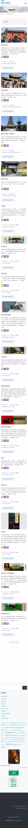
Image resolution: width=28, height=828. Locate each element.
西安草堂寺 (4, 45)
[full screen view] (18, 770)
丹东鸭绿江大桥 (4, 708)
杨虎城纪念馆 (5, 613)
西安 (12, 63)
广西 (2, 735)
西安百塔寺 (4, 179)
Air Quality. (12, 769)
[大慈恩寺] (14, 240)
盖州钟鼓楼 (3, 701)
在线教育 (21, 730)
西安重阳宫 (4, 90)
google (8, 722)
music (24, 722)
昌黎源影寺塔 (4, 696)
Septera (13, 820)
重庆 (3, 744)
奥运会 (3, 732)
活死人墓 (9, 107)
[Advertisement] (14, 661)
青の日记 (5, 2)
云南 (7, 727)
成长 (14, 735)
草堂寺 (8, 63)
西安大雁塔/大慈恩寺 (8, 134)
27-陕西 (12, 224)
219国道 (3, 722)
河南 (17, 737)
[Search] (24, 688)
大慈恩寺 (5, 152)
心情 (8, 735)
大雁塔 (8, 152)
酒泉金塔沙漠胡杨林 (5, 713)
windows (23, 724)
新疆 (23, 735)
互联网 (13, 727)
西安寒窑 (4, 273)
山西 (22, 732)
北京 (20, 727)
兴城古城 (3, 703)
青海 (20, 744)
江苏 (7, 737)
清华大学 (3, 739)
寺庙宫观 (5, 63)
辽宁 (23, 741)
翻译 (10, 741)
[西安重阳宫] (14, 80)
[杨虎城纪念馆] (14, 607)
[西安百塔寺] (14, 168)
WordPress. (20, 820)
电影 (16, 739)
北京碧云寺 (3, 716)
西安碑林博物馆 (6, 315)
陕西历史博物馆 (6, 427)
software (13, 725)
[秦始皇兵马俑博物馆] (14, 567)
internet (14, 722)
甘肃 (12, 739)
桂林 (2, 737)
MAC (19, 722)
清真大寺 (4, 485)
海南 (24, 737)
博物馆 (4, 337)
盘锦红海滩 (3, 699)
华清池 (3, 532)
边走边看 (12, 61)
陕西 (15, 63)
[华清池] (14, 521)
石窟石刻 (22, 739)
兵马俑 (4, 593)
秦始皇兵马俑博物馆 (7, 573)
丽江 (2, 727)
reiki (7, 724)
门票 (10, 226)
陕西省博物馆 (5, 386)
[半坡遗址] (14, 350)
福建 (3, 741)
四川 (16, 730)
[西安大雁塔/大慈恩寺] (14, 123)
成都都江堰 (3, 711)
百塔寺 (8, 195)
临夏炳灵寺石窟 (4, 718)
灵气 (8, 739)
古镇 (11, 730)
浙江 (20, 737)
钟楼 (2, 458)
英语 (14, 741)
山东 (18, 732)
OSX (3, 725)
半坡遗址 (4, 357)
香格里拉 (3, 747)
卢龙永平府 (3, 706)
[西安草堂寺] (14, 34)
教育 (19, 735)
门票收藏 (16, 224)
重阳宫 (16, 107)
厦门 (7, 730)
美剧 (6, 741)
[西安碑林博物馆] (14, 306)
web (19, 725)
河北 (12, 737)
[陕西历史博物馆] (14, 420)
